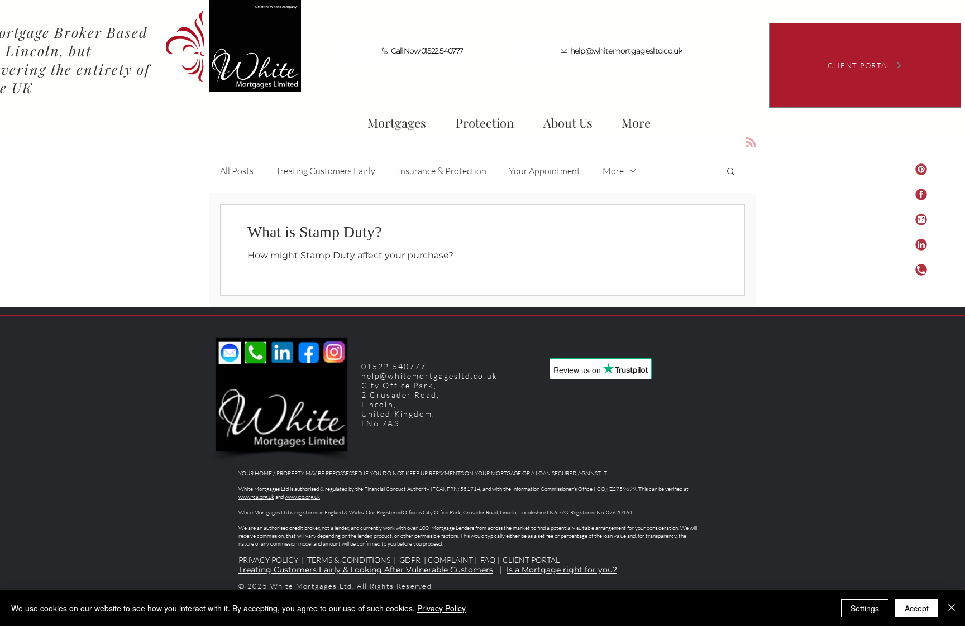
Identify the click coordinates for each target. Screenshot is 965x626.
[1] (921, 169)
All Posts (237, 170)
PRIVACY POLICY (268, 560)
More (613, 170)
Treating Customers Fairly (325, 170)
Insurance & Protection (442, 170)
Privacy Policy (441, 608)
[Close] (951, 608)
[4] (921, 244)
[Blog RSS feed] (751, 142)
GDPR (411, 560)
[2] (921, 194)
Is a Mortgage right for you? (562, 570)
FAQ (487, 560)
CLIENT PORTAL (531, 560)
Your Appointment (544, 170)
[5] (921, 269)
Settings (865, 608)
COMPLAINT (450, 560)
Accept (917, 608)
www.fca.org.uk (256, 496)
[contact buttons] (921, 219)
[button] (567, 117)
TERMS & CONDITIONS (348, 560)
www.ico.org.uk (302, 496)
